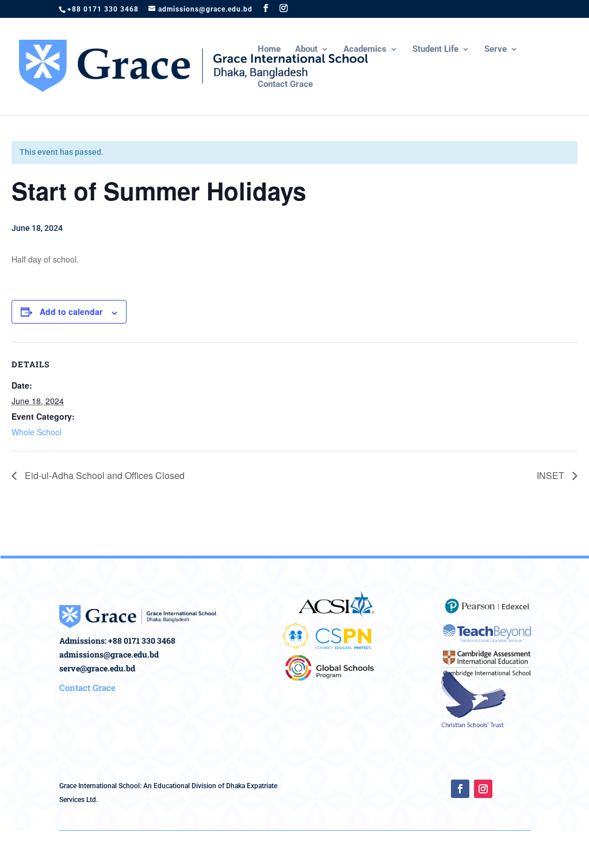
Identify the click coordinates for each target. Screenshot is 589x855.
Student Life (435, 49)
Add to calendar (71, 311)
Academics (365, 49)
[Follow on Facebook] (460, 789)
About (306, 49)
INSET (552, 475)
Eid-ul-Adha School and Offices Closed (103, 475)
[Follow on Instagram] (483, 789)
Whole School (37, 432)
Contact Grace (285, 84)
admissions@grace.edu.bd (109, 654)
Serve (495, 49)
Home (269, 49)
